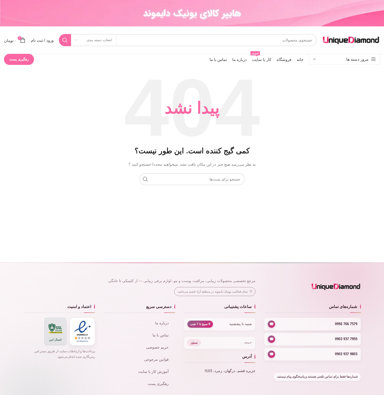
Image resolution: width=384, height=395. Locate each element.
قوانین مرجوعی (156, 359)
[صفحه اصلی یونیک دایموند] (312, 286)
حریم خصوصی (157, 347)
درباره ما (162, 323)
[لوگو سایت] (351, 40)
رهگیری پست (19, 59)
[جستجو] (65, 40)
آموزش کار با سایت (153, 372)
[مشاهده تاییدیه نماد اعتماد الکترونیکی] (82, 331)
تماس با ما (161, 335)
